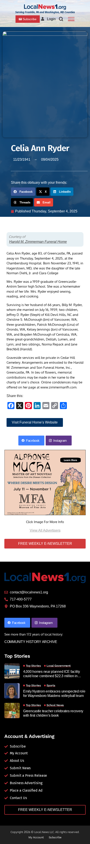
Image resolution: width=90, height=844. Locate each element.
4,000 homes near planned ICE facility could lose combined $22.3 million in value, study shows (51, 674)
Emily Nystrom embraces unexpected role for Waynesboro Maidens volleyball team (54, 693)
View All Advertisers (45, 530)
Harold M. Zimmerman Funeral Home (38, 242)
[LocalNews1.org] (45, 7)
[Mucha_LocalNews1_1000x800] (45, 482)
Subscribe (55, 837)
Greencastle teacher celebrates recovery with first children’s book (53, 713)
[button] (23, 191)
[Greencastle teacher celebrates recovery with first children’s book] (12, 710)
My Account (36, 837)
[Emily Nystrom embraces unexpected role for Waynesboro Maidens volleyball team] (12, 690)
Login (51, 19)
